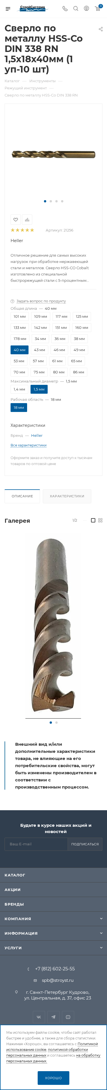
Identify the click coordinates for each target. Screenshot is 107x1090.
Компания (18, 918)
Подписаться (85, 844)
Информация (21, 933)
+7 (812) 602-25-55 (55, 969)
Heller (17, 240)
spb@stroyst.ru (58, 980)
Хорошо (53, 1078)
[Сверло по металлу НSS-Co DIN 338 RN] (53, 626)
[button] (45, 201)
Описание (22, 496)
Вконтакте (39, 1017)
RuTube (68, 1017)
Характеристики (67, 496)
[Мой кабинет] (86, 9)
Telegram (53, 1017)
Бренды (14, 904)
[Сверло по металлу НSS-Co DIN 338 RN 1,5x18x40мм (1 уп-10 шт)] (53, 154)
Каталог (15, 875)
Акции (13, 889)
